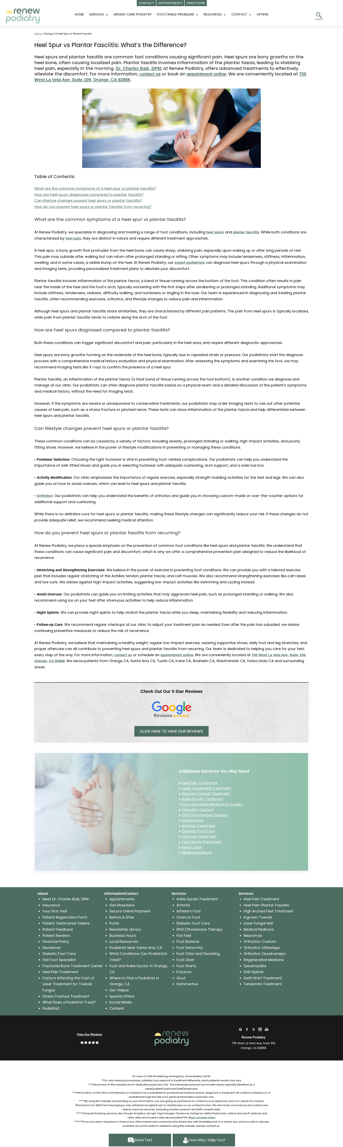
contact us (150, 73)
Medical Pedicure (197, 852)
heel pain (73, 238)
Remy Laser (192, 847)
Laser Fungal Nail (258, 923)
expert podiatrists (190, 263)
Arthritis (183, 905)
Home (37, 33)
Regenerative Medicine (264, 959)
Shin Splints (254, 971)
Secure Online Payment (129, 911)
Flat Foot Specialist (59, 959)
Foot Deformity (189, 947)
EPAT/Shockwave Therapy (205, 815)
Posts (114, 923)
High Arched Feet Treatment (268, 911)
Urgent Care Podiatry (132, 14)
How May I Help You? (207, 1139)
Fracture (183, 971)
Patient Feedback (57, 929)
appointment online (206, 73)
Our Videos (119, 990)
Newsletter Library (125, 929)
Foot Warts (186, 965)
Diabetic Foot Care (198, 831)
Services (96, 14)
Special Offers (121, 996)
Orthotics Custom (198, 809)
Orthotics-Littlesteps (262, 947)
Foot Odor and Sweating (198, 953)
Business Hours (122, 935)
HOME (79, 14)
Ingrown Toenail (258, 917)
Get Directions (122, 905)
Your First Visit (54, 911)
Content (116, 1008)
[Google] (240, 1029)
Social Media (120, 1002)
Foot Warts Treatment (201, 841)
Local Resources (123, 941)
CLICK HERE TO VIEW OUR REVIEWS (171, 731)
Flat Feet (183, 935)
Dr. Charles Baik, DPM (138, 68)
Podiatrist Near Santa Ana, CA (135, 947)
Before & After (121, 917)
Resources (212, 14)
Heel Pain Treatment (200, 782)
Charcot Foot (188, 917)
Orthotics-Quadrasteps (264, 953)
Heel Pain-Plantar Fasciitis (266, 905)
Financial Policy (55, 941)
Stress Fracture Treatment (65, 996)
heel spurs (215, 232)
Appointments (122, 899)
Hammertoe (192, 820)
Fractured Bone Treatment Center (72, 965)
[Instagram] (260, 1029)
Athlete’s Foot (188, 911)
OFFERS (262, 14)
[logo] (31, 14)
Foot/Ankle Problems (175, 14)
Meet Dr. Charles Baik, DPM (65, 899)
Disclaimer (51, 947)
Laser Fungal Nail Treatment (206, 788)
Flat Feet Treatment (199, 836)
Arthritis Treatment (198, 825)
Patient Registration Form (64, 917)
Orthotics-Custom (260, 941)
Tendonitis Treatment (263, 983)
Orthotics (45, 496)
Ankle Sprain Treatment (202, 798)
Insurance (51, 905)
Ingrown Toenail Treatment (206, 793)
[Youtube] (266, 1029)
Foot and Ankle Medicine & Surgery (212, 804)
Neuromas (253, 935)
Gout (180, 978)
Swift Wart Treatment (263, 978)
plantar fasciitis (246, 232)
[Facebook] (247, 1029)
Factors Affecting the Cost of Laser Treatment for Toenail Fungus (68, 984)
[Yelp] (253, 1029)
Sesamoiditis (255, 965)
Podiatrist (50, 1008)
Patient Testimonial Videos (66, 923)
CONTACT (239, 14)
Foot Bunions (187, 941)
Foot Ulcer (185, 959)
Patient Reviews (56, 935)
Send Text (143, 1139)
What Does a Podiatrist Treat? (69, 1002)
